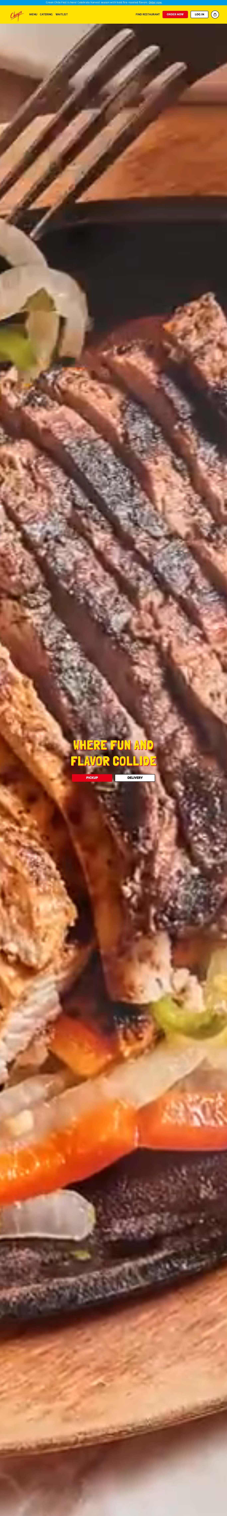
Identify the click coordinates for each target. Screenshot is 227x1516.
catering (46, 14)
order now (175, 14)
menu (33, 14)
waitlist (62, 14)
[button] (215, 14)
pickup (92, 778)
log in (199, 14)
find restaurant (148, 14)
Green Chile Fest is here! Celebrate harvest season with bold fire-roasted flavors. (104, 2)
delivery (135, 778)
